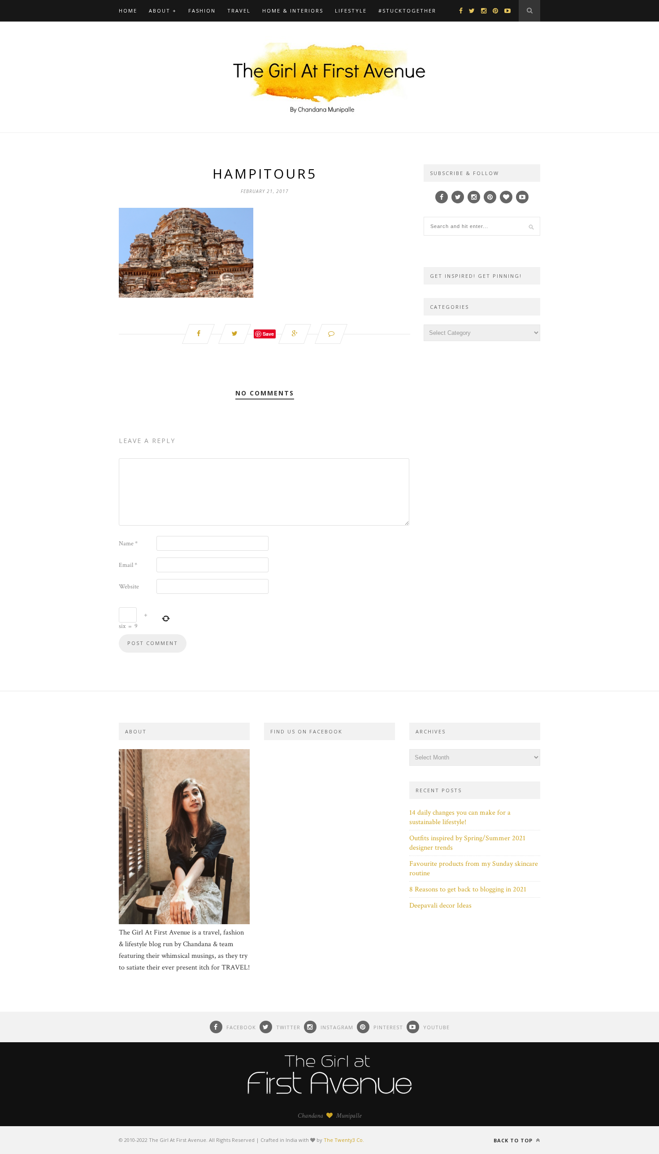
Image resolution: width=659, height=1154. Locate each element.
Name (128, 544)
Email (128, 565)
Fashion (202, 10)
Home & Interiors (292, 10)
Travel (239, 10)
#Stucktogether (407, 10)
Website (129, 587)
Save (268, 333)
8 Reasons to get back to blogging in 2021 (467, 889)
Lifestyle (351, 10)
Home (128, 10)
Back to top (514, 1140)
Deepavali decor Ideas (440, 905)
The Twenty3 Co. (344, 1139)
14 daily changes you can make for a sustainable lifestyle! (460, 817)
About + (163, 10)
